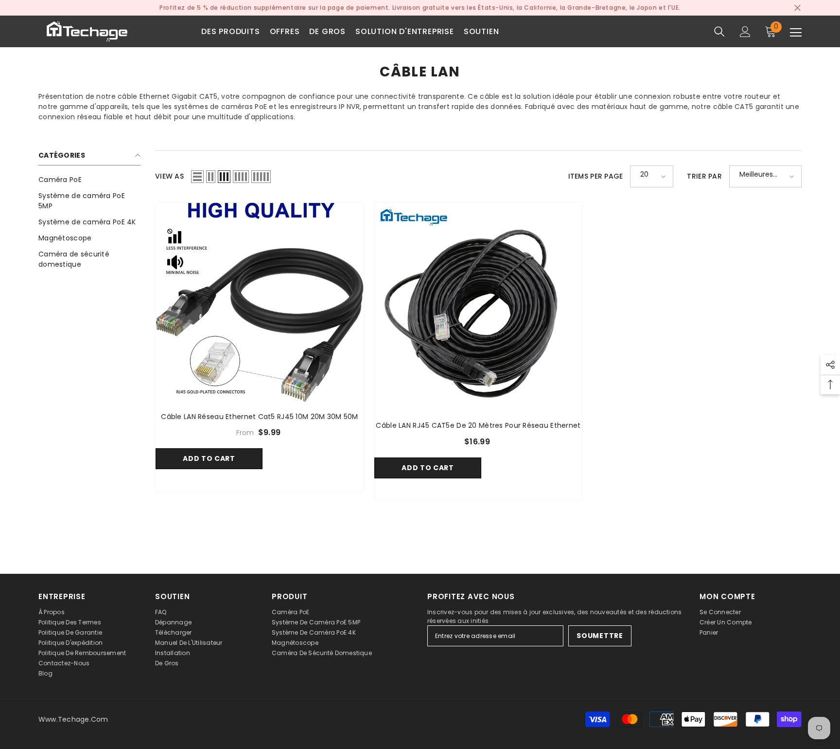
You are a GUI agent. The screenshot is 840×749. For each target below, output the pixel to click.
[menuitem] (89, 180)
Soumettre (600, 635)
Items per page (595, 176)
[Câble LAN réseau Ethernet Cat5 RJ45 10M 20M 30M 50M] (260, 302)
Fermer (797, 8)
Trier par (704, 176)
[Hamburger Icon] (796, 32)
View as (169, 176)
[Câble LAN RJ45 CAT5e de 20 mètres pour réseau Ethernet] (478, 306)
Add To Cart (209, 458)
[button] (197, 176)
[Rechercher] (719, 31)
